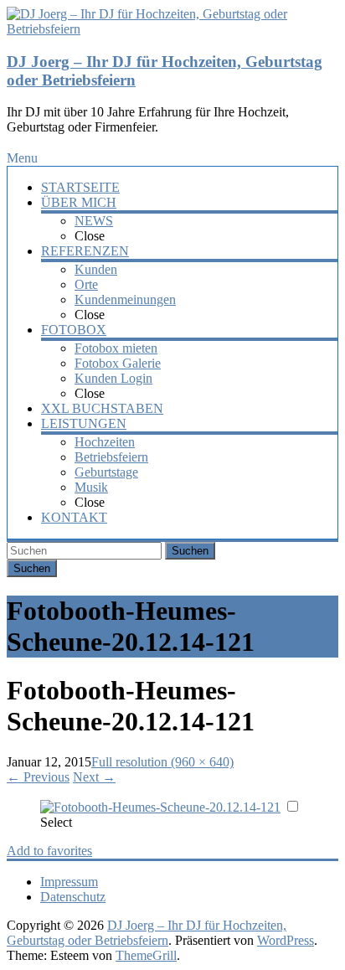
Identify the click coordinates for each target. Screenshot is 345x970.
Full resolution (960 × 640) (162, 762)
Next (94, 777)
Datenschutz (73, 897)
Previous (38, 777)
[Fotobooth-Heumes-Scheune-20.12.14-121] (160, 807)
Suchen (190, 550)
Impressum (69, 882)
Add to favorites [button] (49, 851)
